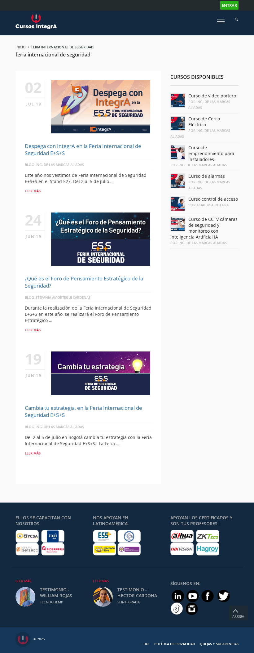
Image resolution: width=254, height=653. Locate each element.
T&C (146, 644)
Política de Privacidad (174, 644)
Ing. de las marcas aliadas (60, 164)
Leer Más (23, 581)
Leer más (33, 191)
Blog (29, 164)
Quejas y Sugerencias (219, 644)
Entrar (229, 5)
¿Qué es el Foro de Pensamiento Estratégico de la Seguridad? (84, 282)
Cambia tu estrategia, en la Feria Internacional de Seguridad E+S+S (83, 411)
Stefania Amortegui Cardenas (63, 297)
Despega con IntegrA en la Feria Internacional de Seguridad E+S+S (83, 149)
